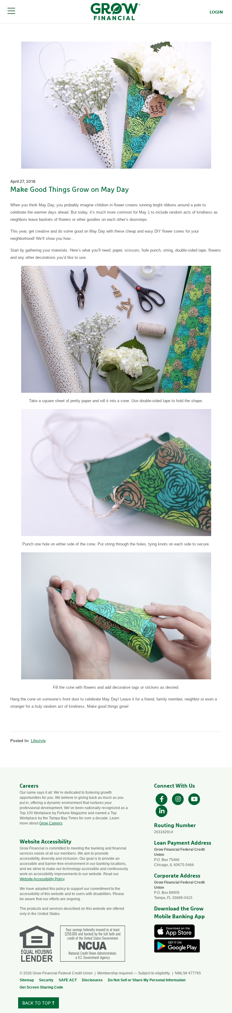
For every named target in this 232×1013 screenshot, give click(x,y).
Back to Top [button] (37, 1002)
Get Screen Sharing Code (41, 987)
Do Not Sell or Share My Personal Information (146, 980)
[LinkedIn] (161, 810)
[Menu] (11, 12)
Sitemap (27, 980)
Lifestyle (38, 740)
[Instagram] (178, 798)
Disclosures (92, 980)
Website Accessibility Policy (42, 879)
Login (216, 12)
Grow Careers (50, 823)
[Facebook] (162, 798)
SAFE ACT (68, 980)
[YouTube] (194, 798)
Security (46, 980)
